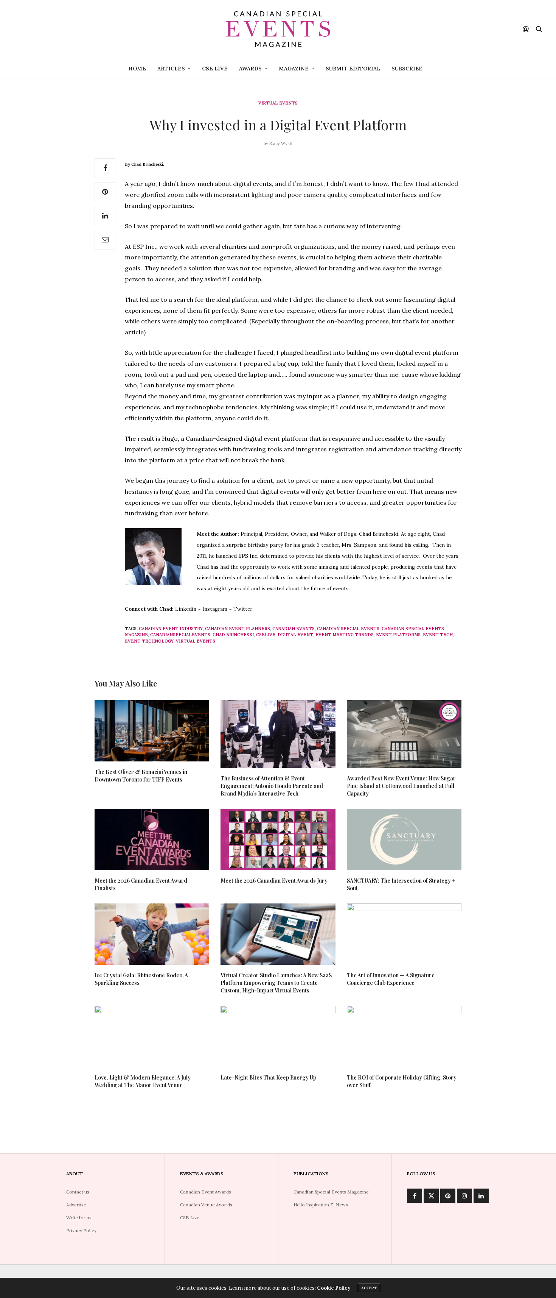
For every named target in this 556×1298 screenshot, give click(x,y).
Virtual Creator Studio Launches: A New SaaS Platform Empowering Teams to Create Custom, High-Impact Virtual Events (276, 983)
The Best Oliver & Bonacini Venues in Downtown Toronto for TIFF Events (141, 775)
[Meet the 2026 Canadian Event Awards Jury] (278, 839)
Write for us (79, 1217)
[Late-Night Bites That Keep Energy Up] (278, 1036)
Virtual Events (278, 103)
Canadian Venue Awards (206, 1205)
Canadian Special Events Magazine (331, 1192)
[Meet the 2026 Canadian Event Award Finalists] (152, 839)
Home (137, 68)
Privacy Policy (81, 1230)
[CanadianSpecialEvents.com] (278, 29)
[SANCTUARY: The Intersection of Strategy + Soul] (404, 839)
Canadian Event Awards (205, 1192)
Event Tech (438, 634)
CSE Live (215, 68)
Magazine (294, 68)
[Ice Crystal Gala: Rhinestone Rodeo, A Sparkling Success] (152, 934)
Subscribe (406, 68)
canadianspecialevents (180, 634)
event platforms (398, 634)
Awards (250, 68)
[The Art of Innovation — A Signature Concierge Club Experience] (404, 934)
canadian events (293, 628)
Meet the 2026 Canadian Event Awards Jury (274, 880)
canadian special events (348, 628)
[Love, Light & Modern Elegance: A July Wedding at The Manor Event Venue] (152, 1036)
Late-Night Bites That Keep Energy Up (268, 1077)
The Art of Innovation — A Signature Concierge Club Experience (391, 979)
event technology (149, 641)
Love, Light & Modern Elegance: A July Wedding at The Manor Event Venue (143, 1081)
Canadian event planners (237, 628)
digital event (295, 634)
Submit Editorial (353, 68)
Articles (171, 68)
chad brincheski (233, 634)
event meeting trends (344, 634)
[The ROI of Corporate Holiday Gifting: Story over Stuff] (404, 1036)
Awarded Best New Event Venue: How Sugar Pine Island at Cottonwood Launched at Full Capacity (401, 786)
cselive (265, 634)
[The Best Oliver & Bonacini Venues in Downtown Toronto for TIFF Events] (152, 730)
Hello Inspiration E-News (321, 1205)
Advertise (76, 1205)
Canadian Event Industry (171, 628)
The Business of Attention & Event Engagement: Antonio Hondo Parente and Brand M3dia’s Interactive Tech (272, 786)
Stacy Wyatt (281, 143)
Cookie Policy (333, 1288)
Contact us (77, 1192)
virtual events (195, 641)
